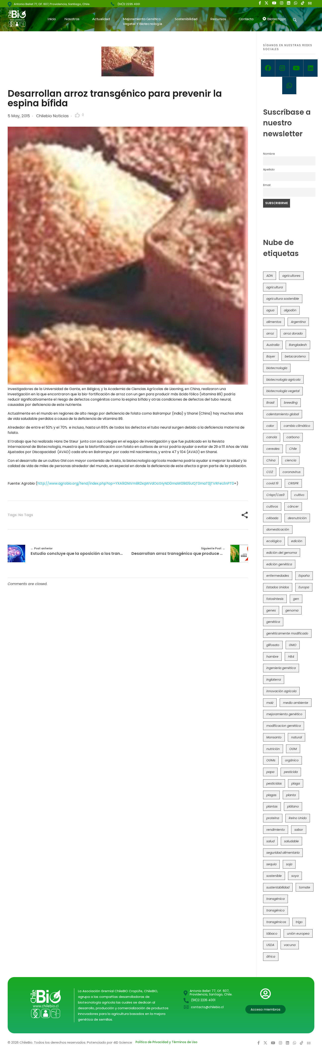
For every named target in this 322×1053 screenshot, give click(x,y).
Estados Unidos (277, 587)
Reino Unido (298, 818)
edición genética (279, 564)
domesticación (277, 529)
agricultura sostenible (282, 298)
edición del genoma (281, 552)
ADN (269, 275)
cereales (273, 449)
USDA (270, 945)
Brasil (270, 402)
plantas (272, 806)
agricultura (274, 287)
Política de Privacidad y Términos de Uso (166, 1042)
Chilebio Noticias (52, 116)
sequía (271, 864)
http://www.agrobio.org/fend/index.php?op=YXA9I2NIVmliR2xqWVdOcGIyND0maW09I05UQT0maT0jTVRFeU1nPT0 (135, 483)
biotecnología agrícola (283, 379)
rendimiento (275, 829)
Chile (293, 449)
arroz (270, 333)
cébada (272, 518)
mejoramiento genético (284, 714)
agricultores (291, 275)
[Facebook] (268, 68)
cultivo (299, 495)
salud (270, 841)
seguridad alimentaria (282, 852)
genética (273, 622)
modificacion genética (283, 726)
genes (271, 610)
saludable (291, 841)
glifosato (272, 645)
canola (271, 437)
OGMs (270, 760)
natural (296, 737)
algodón (290, 310)
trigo (299, 922)
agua (270, 310)
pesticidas (274, 783)
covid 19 (272, 483)
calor (270, 426)
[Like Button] (77, 115)
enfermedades (277, 575)
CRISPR (293, 483)
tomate (304, 887)
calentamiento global (282, 414)
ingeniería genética (281, 668)
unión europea (298, 933)
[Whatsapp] (289, 85)
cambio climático (297, 426)
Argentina (298, 322)
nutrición (273, 749)
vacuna (289, 945)
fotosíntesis (274, 599)
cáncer (293, 506)
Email (267, 185)
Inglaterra (273, 679)
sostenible (274, 876)
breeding (290, 402)
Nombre (269, 154)
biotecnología (276, 368)
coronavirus (292, 472)
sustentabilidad (277, 887)
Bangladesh (298, 345)
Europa (304, 587)
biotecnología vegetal (282, 391)
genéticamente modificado (287, 633)
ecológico (273, 541)
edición (296, 541)
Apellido (269, 169)
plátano (293, 806)
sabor (298, 829)
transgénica (275, 899)
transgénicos (276, 922)
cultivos (272, 506)
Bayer (270, 356)
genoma (291, 610)
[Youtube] (296, 68)
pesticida (291, 772)
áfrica (270, 956)
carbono (293, 437)
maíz (269, 703)
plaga (295, 783)
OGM (293, 749)
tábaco (271, 933)
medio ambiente (295, 703)
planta (291, 795)
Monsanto (273, 737)
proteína (272, 818)
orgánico (292, 760)
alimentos (273, 322)
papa (270, 772)
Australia (272, 345)
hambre (272, 656)
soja (289, 864)
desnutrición (297, 518)
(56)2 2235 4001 (128, 4)
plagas (271, 795)
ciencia (290, 460)
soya (295, 876)
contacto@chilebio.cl (207, 1007)
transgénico (275, 910)
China (270, 460)
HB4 (291, 656)
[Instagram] (282, 68)
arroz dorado (293, 333)
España (304, 575)
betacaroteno (295, 356)
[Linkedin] (310, 68)
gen (296, 599)
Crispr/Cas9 (275, 495)
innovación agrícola (281, 691)
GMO (292, 645)
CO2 (269, 472)
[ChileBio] (20, 18)
